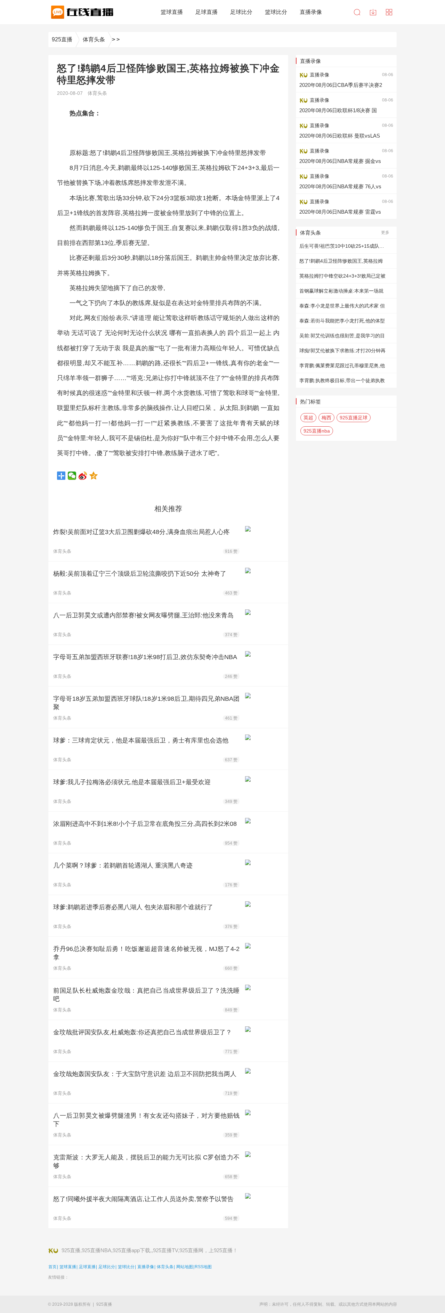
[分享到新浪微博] (83, 475)
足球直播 (87, 1266)
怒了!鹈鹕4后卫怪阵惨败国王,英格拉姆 (341, 261)
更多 (385, 232)
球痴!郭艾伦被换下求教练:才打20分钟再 (342, 350)
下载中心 (373, 12)
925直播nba (317, 431)
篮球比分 (126, 1266)
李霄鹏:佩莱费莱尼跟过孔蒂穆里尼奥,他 (342, 365)
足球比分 (106, 1266)
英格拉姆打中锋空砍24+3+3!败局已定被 (342, 276)
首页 (52, 1266)
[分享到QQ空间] (93, 475)
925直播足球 (353, 417)
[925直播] (81, 12)
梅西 (326, 417)
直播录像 (145, 1266)
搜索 (357, 12)
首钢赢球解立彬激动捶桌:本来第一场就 (341, 291)
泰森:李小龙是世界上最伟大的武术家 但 (342, 306)
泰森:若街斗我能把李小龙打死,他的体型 (342, 320)
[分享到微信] (72, 475)
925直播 (62, 39)
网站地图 (184, 1266)
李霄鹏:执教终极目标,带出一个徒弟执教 (342, 380)
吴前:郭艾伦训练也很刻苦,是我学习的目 (342, 335)
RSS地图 (203, 1266)
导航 (389, 12)
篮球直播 (67, 1266)
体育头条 (94, 39)
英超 (308, 417)
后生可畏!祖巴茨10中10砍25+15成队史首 (344, 246)
